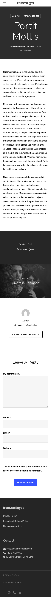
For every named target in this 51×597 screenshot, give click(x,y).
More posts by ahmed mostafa (25, 334)
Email (6, 433)
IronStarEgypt (25, 3)
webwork (20, 582)
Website (7, 448)
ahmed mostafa (18, 46)
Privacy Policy (10, 516)
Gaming (16, 16)
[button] (4, 3)
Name (7, 417)
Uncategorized (31, 16)
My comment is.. (11, 373)
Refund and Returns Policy (15, 521)
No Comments (25, 50)
